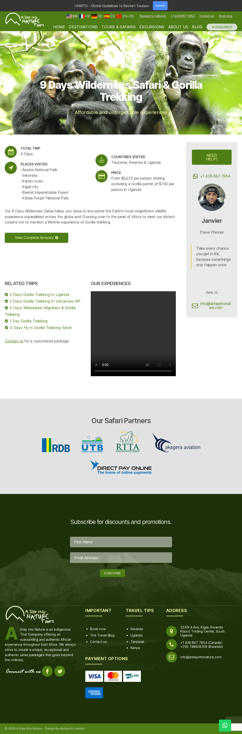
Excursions (151, 27)
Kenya (135, 648)
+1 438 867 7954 (182, 16)
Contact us (206, 16)
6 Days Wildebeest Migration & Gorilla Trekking (40, 311)
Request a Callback (153, 16)
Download (160, 5)
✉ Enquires (222, 27)
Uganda (136, 635)
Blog (197, 27)
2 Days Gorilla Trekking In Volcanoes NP (45, 301)
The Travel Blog (102, 635)
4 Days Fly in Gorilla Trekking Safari (41, 327)
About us (178, 27)
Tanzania (137, 642)
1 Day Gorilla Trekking (29, 321)
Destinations (83, 27)
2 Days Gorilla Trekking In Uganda (39, 294)
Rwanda (136, 629)
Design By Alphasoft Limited (64, 728)
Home (59, 27)
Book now (226, 16)
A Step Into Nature (29, 728)
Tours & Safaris (118, 27)
